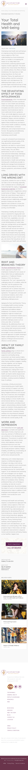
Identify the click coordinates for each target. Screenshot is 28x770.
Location (10, 719)
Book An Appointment (14, 544)
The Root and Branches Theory (11, 267)
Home (2, 10)
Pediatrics (10, 699)
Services (9, 710)
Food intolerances (6, 99)
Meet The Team (11, 712)
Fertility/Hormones (13, 697)
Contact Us (10, 717)
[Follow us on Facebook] (15, 686)
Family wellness (6, 351)
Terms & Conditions (13, 730)
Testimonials (11, 692)
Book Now (10, 708)
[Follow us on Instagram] (20, 686)
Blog (6, 10)
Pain (8, 702)
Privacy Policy (11, 728)
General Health (12, 695)
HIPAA (8, 726)
